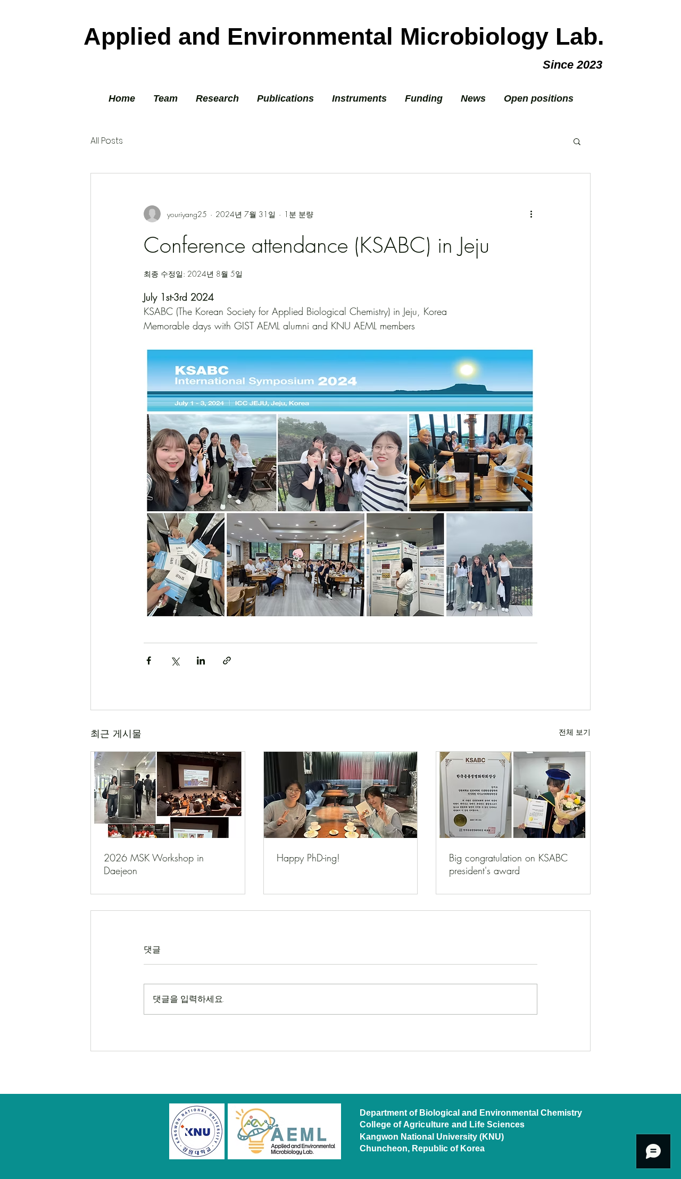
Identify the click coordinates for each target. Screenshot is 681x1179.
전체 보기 (575, 732)
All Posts (106, 141)
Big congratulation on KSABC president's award (508, 864)
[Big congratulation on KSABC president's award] (513, 795)
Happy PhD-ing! (308, 857)
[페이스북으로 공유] (149, 660)
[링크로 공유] (227, 660)
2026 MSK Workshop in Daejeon (154, 864)
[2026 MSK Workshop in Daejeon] (168, 795)
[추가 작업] (531, 213)
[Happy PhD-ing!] (341, 795)
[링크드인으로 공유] (201, 660)
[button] (577, 141)
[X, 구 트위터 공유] (175, 660)
